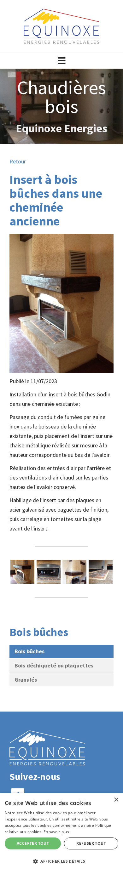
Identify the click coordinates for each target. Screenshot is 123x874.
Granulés (26, 679)
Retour (17, 161)
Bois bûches (29, 651)
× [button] (116, 799)
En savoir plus (56, 831)
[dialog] (61, 833)
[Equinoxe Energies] (61, 25)
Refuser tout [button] (91, 843)
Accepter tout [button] (33, 843)
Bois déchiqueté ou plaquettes (54, 665)
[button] (61, 61)
